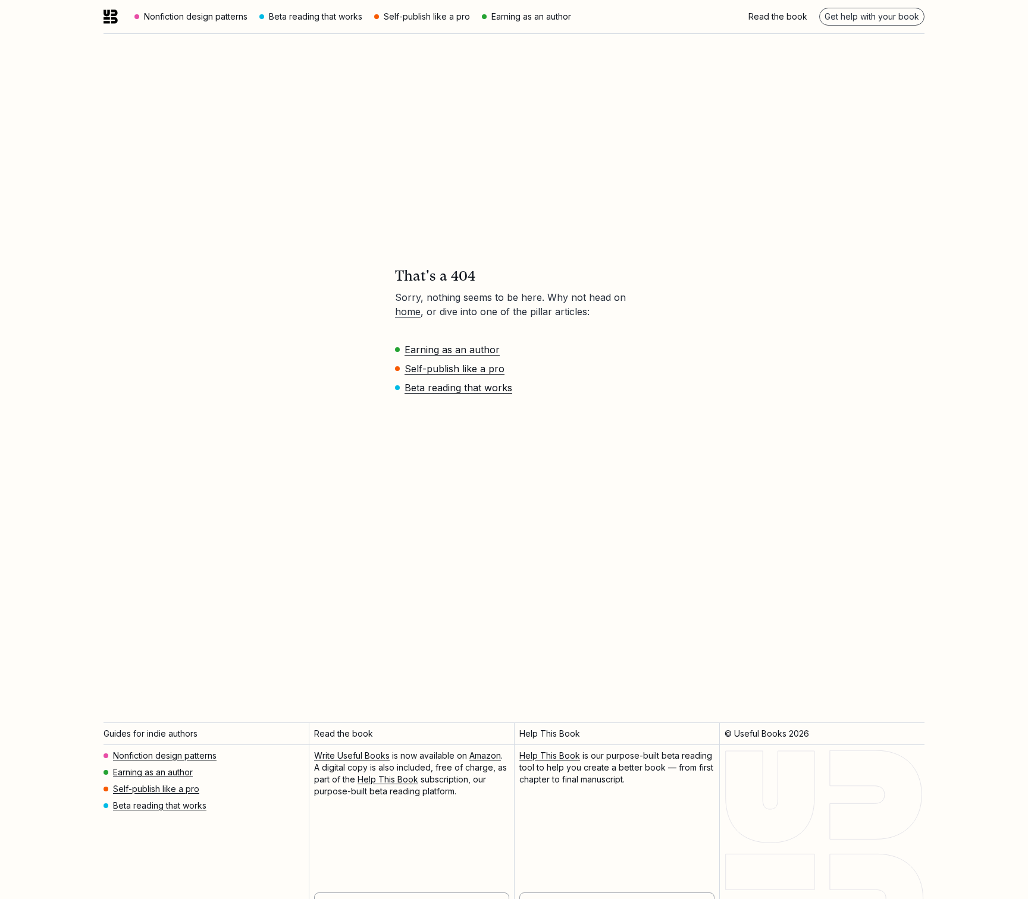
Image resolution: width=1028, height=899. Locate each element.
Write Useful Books (352, 755)
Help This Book (388, 779)
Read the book (777, 16)
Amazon (485, 755)
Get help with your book (872, 16)
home (408, 312)
